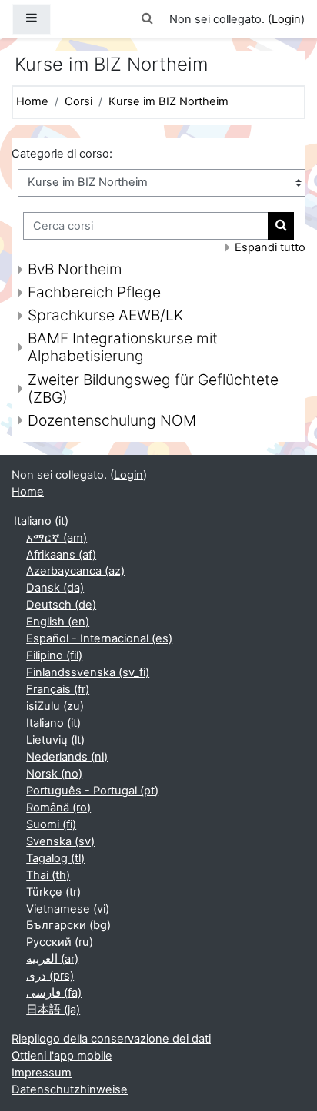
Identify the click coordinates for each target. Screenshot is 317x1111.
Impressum (42, 1072)
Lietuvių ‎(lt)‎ (55, 740)
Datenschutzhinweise (70, 1089)
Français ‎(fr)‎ (57, 689)
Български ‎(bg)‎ (68, 925)
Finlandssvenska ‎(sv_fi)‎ (87, 672)
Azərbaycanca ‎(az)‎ (75, 571)
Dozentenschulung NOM (112, 420)
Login (286, 19)
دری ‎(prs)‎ (50, 976)
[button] (148, 19)
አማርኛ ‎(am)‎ (56, 538)
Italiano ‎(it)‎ (41, 521)
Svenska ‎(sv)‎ (60, 841)
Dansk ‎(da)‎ (55, 588)
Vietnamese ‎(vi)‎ (67, 909)
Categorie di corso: (62, 154)
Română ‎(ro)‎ (58, 807)
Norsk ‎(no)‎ (54, 774)
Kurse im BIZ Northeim (168, 101)
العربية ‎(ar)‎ (52, 959)
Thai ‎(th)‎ (48, 875)
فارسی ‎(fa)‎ (54, 993)
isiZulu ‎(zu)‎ (55, 706)
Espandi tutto (270, 247)
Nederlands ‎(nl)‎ (67, 757)
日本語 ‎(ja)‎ (53, 1009)
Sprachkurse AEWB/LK (105, 315)
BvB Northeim (75, 269)
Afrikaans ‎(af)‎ (61, 555)
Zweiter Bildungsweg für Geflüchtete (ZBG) (153, 388)
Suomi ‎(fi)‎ (51, 824)
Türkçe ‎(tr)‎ (53, 892)
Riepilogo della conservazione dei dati (111, 1039)
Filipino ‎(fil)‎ (54, 655)
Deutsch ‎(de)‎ (61, 605)
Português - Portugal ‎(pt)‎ (92, 791)
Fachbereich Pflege (94, 292)
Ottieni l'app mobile (62, 1056)
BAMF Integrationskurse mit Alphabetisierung (123, 347)
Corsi (78, 101)
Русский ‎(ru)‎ (59, 942)
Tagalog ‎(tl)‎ (55, 858)
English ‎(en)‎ (57, 621)
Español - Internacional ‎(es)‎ (99, 638)
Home (32, 101)
